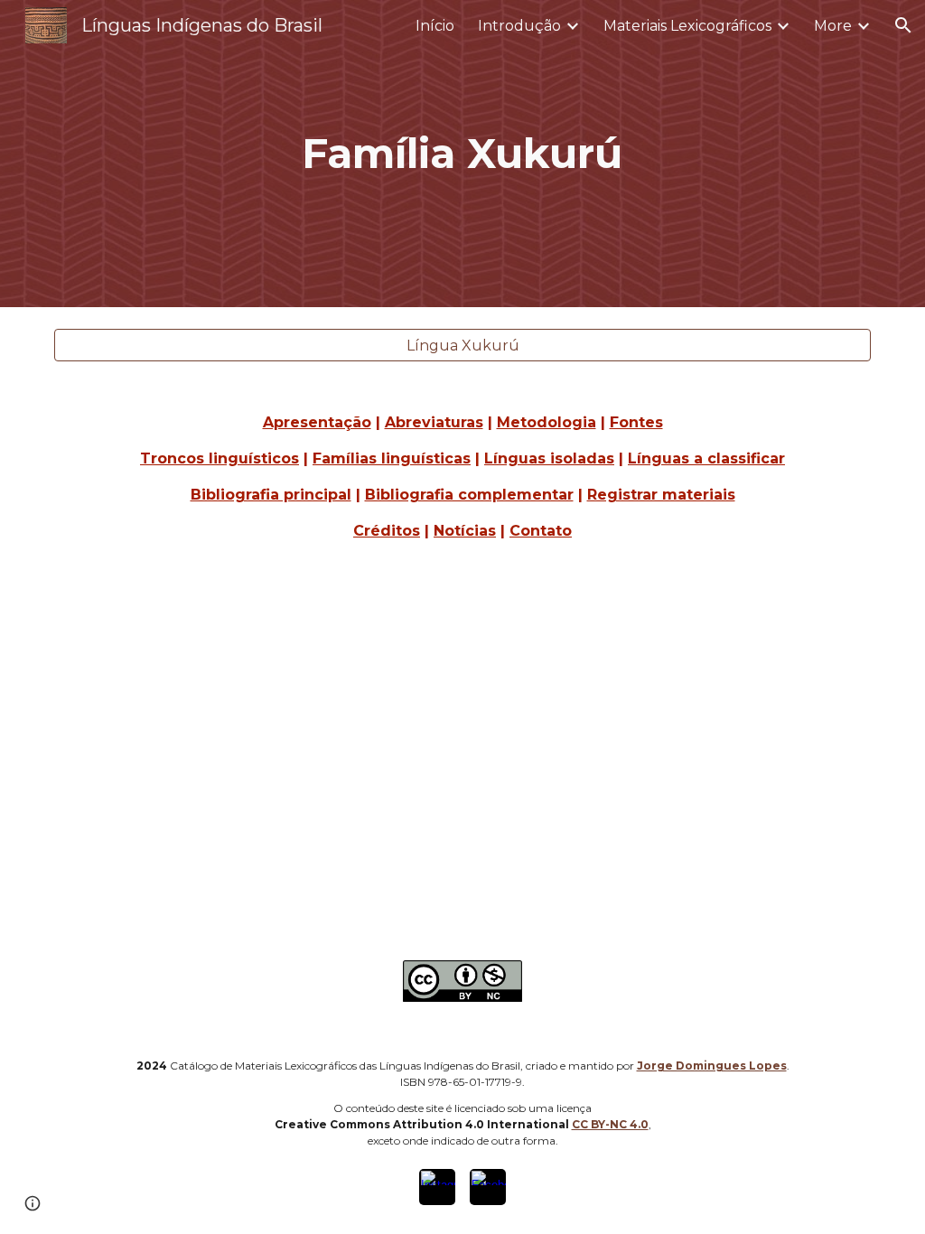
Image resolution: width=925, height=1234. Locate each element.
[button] (903, 25)
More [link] (833, 25)
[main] (462, 154)
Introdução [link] (519, 25)
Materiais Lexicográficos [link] (687, 25)
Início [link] (435, 25)
